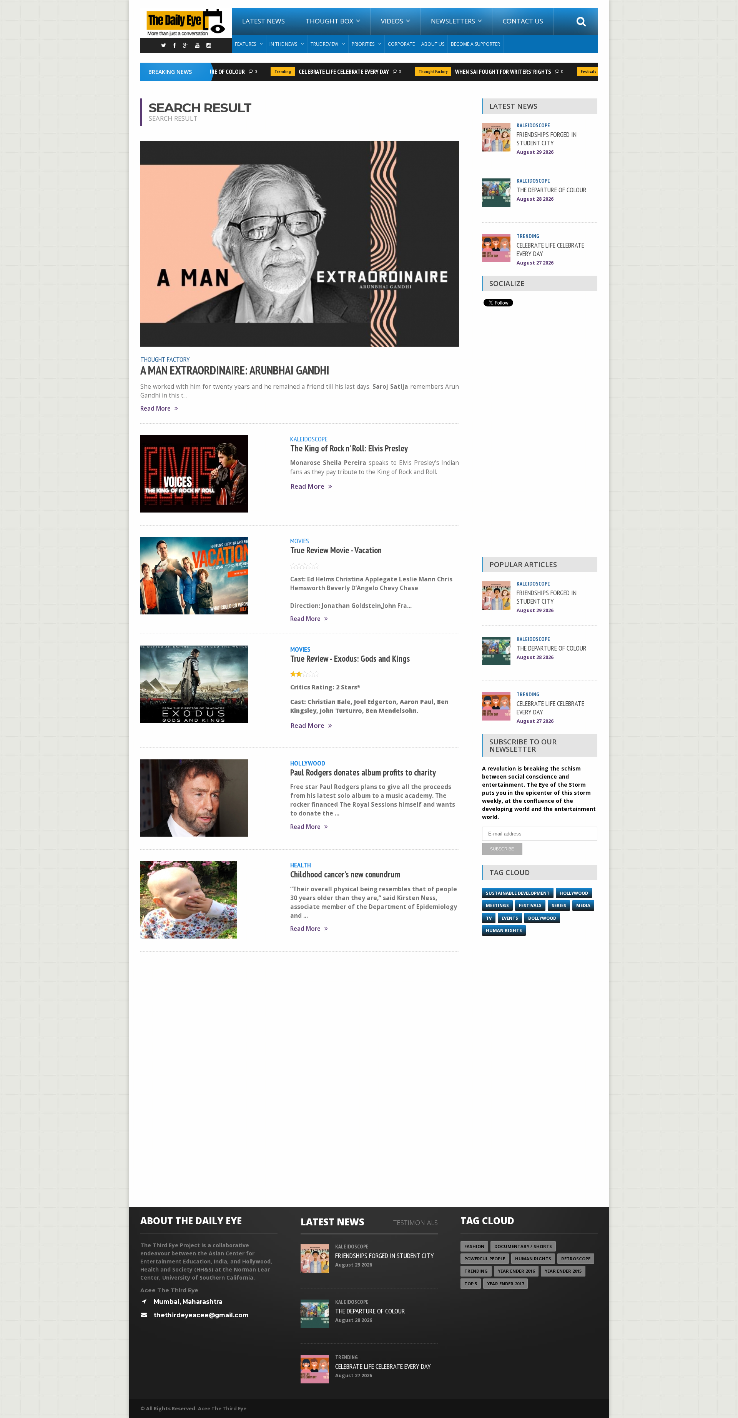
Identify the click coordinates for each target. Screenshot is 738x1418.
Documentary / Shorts (523, 1246)
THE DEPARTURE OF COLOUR (552, 189)
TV (489, 918)
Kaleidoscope (308, 438)
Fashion (474, 1246)
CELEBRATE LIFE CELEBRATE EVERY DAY (328, 71)
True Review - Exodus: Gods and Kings (350, 658)
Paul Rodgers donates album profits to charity (363, 772)
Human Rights (504, 930)
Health (300, 864)
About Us (432, 44)
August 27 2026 (535, 263)
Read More (155, 408)
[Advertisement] (539, 433)
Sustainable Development (518, 893)
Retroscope (575, 1259)
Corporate (401, 44)
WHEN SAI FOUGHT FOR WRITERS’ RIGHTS (487, 71)
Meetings (497, 905)
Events (510, 918)
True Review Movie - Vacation (336, 550)
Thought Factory (416, 71)
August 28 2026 (535, 199)
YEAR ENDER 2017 (505, 1284)
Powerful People (484, 1259)
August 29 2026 (535, 152)
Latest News (263, 21)
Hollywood (307, 762)
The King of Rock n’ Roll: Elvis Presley (349, 448)
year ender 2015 (563, 1271)
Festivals (572, 71)
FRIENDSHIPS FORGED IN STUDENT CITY (547, 138)
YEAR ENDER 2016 (516, 1271)
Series (559, 905)
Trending (266, 71)
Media (583, 905)
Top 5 (470, 1284)
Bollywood (542, 918)
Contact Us (523, 21)
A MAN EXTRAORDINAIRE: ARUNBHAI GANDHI (234, 370)
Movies (299, 540)
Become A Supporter (475, 44)
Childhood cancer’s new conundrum (345, 874)
